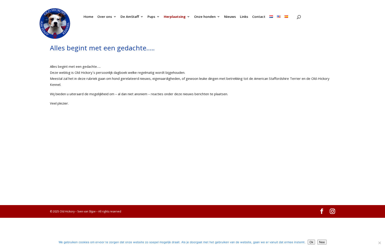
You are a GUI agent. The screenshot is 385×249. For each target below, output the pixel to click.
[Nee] (379, 243)
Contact (258, 17)
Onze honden (205, 17)
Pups (151, 17)
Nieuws (230, 17)
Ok (311, 242)
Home (88, 17)
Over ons (104, 17)
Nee (322, 242)
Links (244, 17)
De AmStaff (130, 17)
